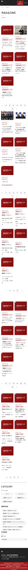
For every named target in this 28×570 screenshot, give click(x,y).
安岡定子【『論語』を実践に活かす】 (11, 529)
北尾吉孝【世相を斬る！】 (9, 516)
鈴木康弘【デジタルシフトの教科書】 (12, 519)
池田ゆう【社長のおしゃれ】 (10, 510)
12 (12, 387)
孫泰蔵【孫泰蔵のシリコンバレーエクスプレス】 (13, 523)
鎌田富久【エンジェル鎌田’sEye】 (11, 513)
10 (21, 383)
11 (24, 383)
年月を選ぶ (4, 539)
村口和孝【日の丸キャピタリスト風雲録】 (13, 527)
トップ (2, 7)
